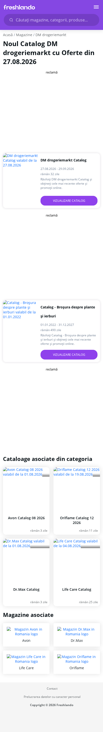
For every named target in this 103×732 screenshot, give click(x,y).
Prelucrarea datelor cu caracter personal (52, 697)
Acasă (8, 34)
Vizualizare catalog (69, 201)
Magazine (24, 34)
